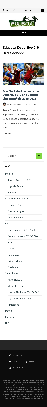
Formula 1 (10, 317)
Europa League (16, 211)
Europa (9, 223)
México (9, 173)
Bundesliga (13, 255)
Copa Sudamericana (18, 217)
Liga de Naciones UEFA (20, 298)
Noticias (12, 192)
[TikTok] (10, 11)
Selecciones (11, 273)
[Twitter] (7, 11)
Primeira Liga (15, 261)
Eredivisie (13, 267)
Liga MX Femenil (16, 186)
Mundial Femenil (16, 286)
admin (19, 104)
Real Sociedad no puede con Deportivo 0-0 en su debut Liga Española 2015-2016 (21, 94)
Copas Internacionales (16, 198)
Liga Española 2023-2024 (21, 230)
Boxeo (8, 310)
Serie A (11, 242)
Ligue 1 (11, 248)
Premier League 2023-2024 (23, 236)
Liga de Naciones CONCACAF (23, 292)
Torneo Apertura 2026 (19, 180)
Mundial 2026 (15, 279)
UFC (7, 323)
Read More (10, 133)
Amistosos (13, 304)
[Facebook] (3, 11)
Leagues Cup (14, 205)
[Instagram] (14, 11)
